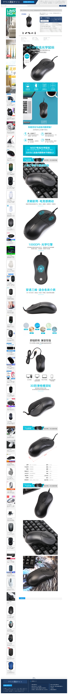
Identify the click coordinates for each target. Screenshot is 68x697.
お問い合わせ (62, 5)
